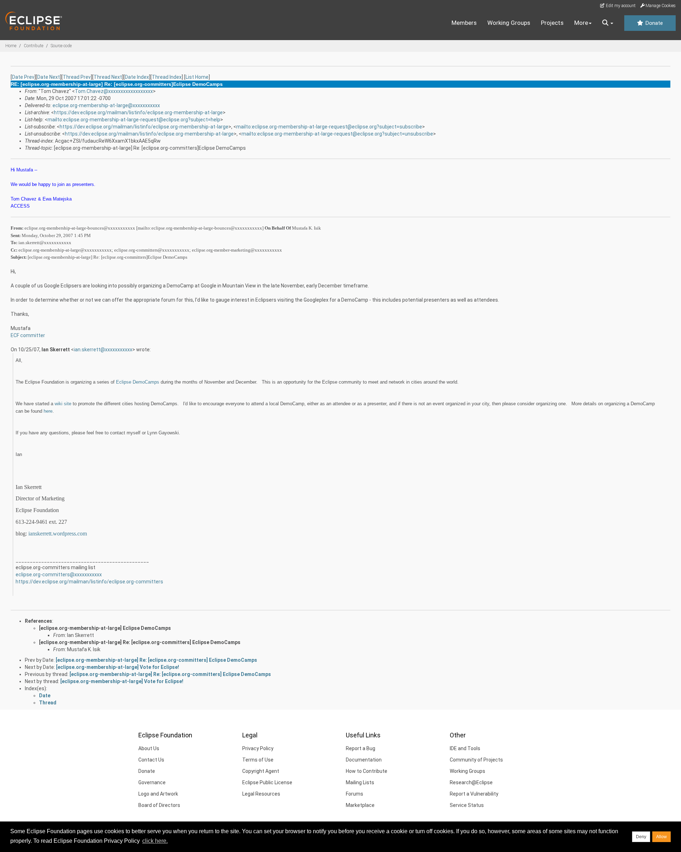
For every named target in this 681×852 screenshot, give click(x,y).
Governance (152, 782)
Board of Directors (159, 805)
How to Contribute (366, 771)
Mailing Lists (360, 782)
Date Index (137, 77)
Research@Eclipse (471, 782)
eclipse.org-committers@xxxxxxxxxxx (59, 574)
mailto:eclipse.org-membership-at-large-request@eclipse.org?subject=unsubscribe (337, 134)
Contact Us (151, 760)
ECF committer (28, 335)
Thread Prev (77, 77)
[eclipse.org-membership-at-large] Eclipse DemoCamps (105, 628)
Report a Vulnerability (474, 794)
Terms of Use (257, 760)
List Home (197, 77)
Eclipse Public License (267, 782)
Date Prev (23, 77)
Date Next (48, 77)
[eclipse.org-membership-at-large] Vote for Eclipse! (117, 667)
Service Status (467, 805)
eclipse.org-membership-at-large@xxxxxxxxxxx (106, 105)
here (48, 411)
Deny (641, 836)
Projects (552, 22)
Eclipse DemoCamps (137, 382)
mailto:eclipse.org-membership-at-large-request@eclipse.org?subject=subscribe (329, 127)
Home (10, 45)
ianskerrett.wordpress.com (57, 534)
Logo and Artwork (158, 794)
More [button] (581, 22)
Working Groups (508, 22)
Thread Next (108, 77)
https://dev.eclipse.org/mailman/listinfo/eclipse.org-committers (89, 581)
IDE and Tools (465, 748)
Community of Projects (476, 760)
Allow (661, 836)
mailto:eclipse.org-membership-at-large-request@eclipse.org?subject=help (134, 119)
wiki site (63, 403)
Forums (354, 794)
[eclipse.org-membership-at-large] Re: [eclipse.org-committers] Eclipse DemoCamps (139, 642)
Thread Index (167, 77)
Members (464, 22)
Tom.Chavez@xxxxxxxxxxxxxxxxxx (114, 91)
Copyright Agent (260, 771)
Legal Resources (261, 794)
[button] (607, 23)
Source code (61, 45)
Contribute (33, 45)
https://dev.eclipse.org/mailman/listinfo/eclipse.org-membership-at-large (138, 112)
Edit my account (620, 5)
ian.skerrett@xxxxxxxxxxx (103, 349)
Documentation (364, 760)
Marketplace (360, 805)
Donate (653, 23)
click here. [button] (155, 841)
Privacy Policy (257, 748)
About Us (148, 748)
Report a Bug (360, 748)
